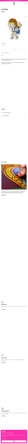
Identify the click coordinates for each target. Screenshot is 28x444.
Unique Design (6, 115)
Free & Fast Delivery (6, 112)
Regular (3, 45)
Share (2, 55)
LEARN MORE (3, 309)
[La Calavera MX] (14, 3)
